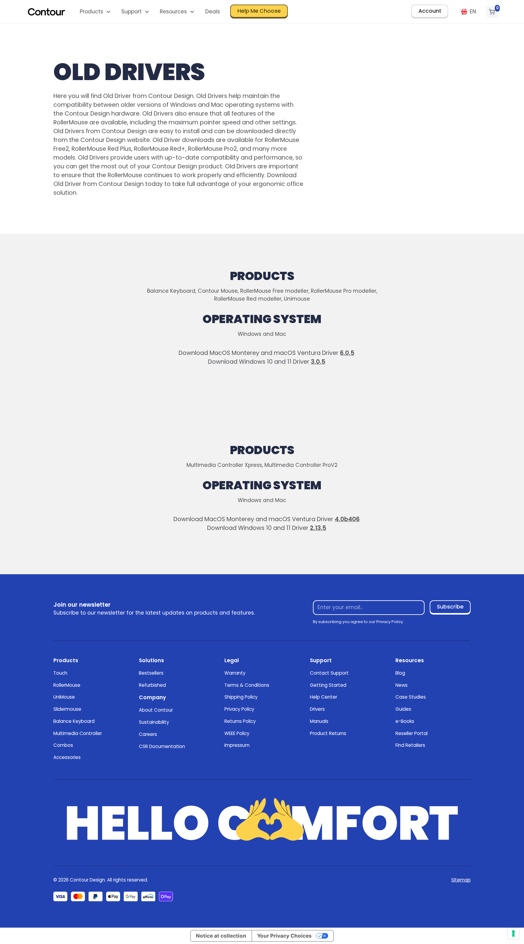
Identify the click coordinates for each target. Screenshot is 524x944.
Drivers (317, 709)
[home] (46, 11)
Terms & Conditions (246, 685)
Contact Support (329, 673)
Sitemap (461, 880)
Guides (403, 709)
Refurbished (152, 685)
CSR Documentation (162, 746)
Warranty (234, 673)
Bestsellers (151, 673)
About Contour (156, 710)
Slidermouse (67, 709)
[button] (95, 11)
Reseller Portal (411, 733)
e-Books (404, 721)
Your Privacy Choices (284, 935)
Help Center (323, 697)
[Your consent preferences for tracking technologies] (513, 933)
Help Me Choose (259, 11)
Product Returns (328, 733)
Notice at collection (221, 935)
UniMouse (64, 697)
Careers (148, 734)
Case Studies (410, 697)
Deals (212, 11)
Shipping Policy (240, 697)
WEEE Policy (236, 733)
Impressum (237, 745)
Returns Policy (240, 721)
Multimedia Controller (77, 733)
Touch (60, 673)
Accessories (67, 757)
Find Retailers (410, 745)
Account (429, 11)
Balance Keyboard (74, 721)
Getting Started (328, 685)
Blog (400, 673)
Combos (63, 745)
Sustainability (154, 722)
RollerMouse (66, 685)
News (401, 685)
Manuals (319, 721)
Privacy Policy (239, 709)
